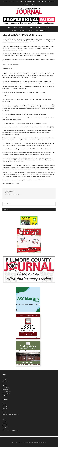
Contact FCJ (5, 406)
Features (4, 378)
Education (4, 385)
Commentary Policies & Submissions (10, 414)
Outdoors (4, 395)
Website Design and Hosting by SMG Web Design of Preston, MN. (31, 442)
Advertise (4, 412)
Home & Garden (6, 393)
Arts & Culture (5, 381)
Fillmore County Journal (29, 12)
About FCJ (4, 405)
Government (13, 183)
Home (3, 403)
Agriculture (4, 379)
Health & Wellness (6, 391)
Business (9, 183)
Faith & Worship (6, 387)
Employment (5, 410)
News (17, 183)
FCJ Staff (4, 408)
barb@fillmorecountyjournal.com (13, 194)
